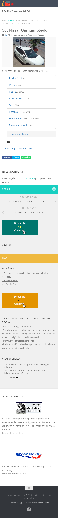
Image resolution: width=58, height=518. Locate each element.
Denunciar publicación (19, 134)
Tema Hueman (43, 503)
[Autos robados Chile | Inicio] (10, 3)
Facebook (6, 157)
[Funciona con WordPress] (21, 503)
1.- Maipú (6, 277)
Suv (6, 35)
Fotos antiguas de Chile (13, 433)
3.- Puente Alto (9, 284)
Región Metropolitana (22, 148)
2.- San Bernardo (10, 280)
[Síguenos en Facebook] (54, 189)
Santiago (6, 148)
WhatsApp (26, 157)
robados (10, 20)
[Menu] (54, 3)
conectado (29, 178)
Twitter (16, 157)
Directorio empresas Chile (14, 473)
